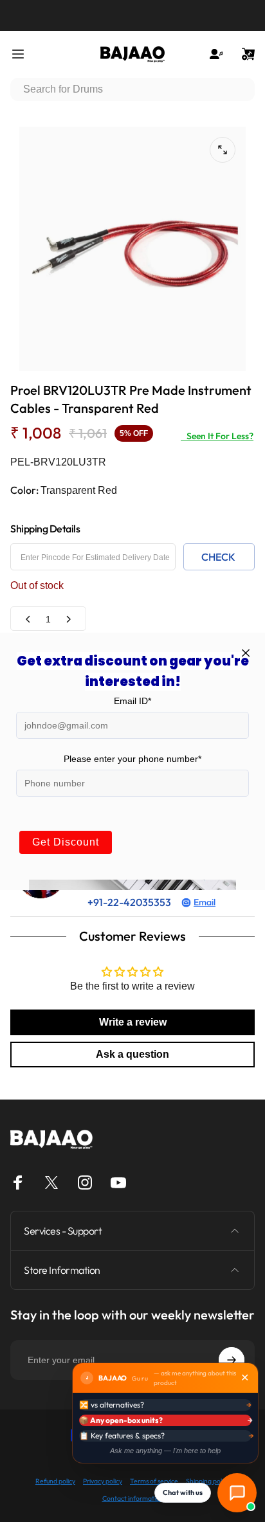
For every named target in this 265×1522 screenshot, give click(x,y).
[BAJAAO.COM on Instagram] (85, 1182)
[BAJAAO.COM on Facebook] (18, 1182)
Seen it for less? (217, 436)
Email (204, 902)
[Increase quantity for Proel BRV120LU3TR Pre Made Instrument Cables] (68, 619)
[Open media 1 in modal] (222, 150)
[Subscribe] (231, 1360)
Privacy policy (102, 1481)
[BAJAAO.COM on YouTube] (118, 1182)
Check (218, 556)
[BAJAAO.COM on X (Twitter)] (51, 1182)
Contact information (132, 1498)
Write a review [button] (133, 1022)
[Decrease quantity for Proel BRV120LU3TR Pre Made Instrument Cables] (28, 619)
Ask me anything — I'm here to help (165, 1450)
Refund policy (55, 1481)
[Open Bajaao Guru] (237, 1492)
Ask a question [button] (132, 1054)
